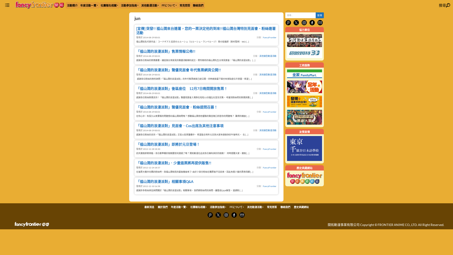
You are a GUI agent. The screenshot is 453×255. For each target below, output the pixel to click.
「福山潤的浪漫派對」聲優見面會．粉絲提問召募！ (177, 107)
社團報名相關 (109, 5)
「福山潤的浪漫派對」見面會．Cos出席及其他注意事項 (179, 126)
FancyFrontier (269, 37)
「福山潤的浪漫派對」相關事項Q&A (164, 181)
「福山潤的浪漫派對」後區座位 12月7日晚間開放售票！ (182, 88)
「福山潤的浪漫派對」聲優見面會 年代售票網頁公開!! (178, 70)
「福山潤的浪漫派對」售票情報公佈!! (165, 51)
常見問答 (185, 5)
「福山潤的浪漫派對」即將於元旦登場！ (168, 144)
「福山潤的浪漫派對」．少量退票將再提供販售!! (173, 163)
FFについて (168, 5)
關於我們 (163, 206)
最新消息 (149, 206)
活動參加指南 (129, 5)
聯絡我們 (198, 5)
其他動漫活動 (149, 5)
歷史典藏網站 (301, 206)
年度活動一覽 (88, 5)
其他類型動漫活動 (267, 56)
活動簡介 (72, 5)
